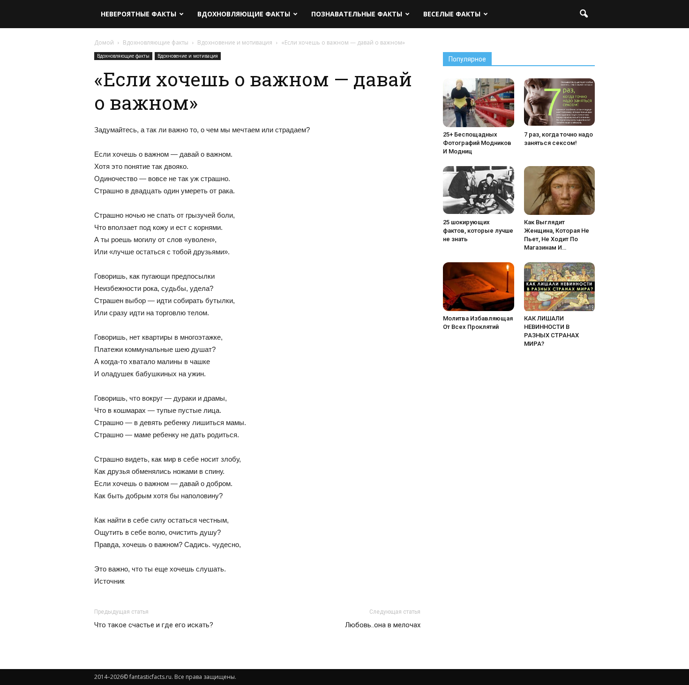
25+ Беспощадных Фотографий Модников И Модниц (477, 143)
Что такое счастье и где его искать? (153, 625)
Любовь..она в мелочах (382, 625)
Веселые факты (451, 13)
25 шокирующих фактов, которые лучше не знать (478, 231)
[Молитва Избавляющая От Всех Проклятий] (478, 286)
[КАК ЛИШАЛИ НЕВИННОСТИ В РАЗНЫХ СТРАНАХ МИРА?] (559, 287)
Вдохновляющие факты (243, 13)
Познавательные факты (356, 13)
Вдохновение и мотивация (187, 56)
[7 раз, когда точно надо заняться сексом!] (559, 102)
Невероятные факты (138, 13)
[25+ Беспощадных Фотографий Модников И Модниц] (478, 102)
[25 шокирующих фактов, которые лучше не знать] (478, 190)
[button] (583, 14)
